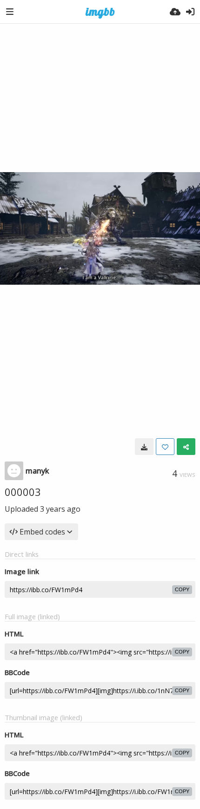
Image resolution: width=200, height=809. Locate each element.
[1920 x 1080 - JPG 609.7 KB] (144, 446)
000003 (23, 492)
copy (182, 589)
